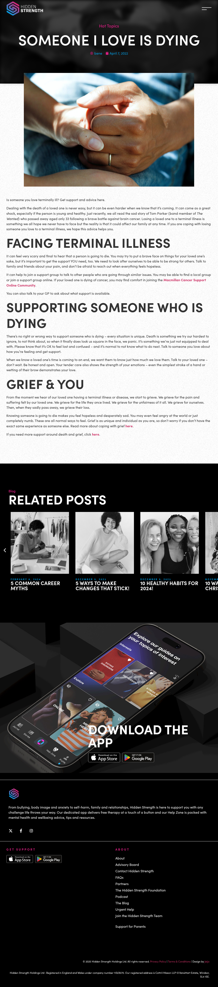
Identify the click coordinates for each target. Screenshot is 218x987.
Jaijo (207, 961)
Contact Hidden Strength (134, 871)
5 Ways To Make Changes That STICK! (102, 585)
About (120, 858)
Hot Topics (109, 26)
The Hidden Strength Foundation (140, 890)
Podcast (121, 896)
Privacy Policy (158, 961)
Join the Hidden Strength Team (138, 915)
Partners (122, 883)
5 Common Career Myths (35, 585)
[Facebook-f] (21, 830)
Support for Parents (130, 926)
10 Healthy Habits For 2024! (169, 585)
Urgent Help (124, 909)
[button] (4, 550)
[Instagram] (31, 830)
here (129, 425)
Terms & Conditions (179, 961)
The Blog (122, 903)
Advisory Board (127, 864)
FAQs (119, 877)
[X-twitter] (10, 830)
